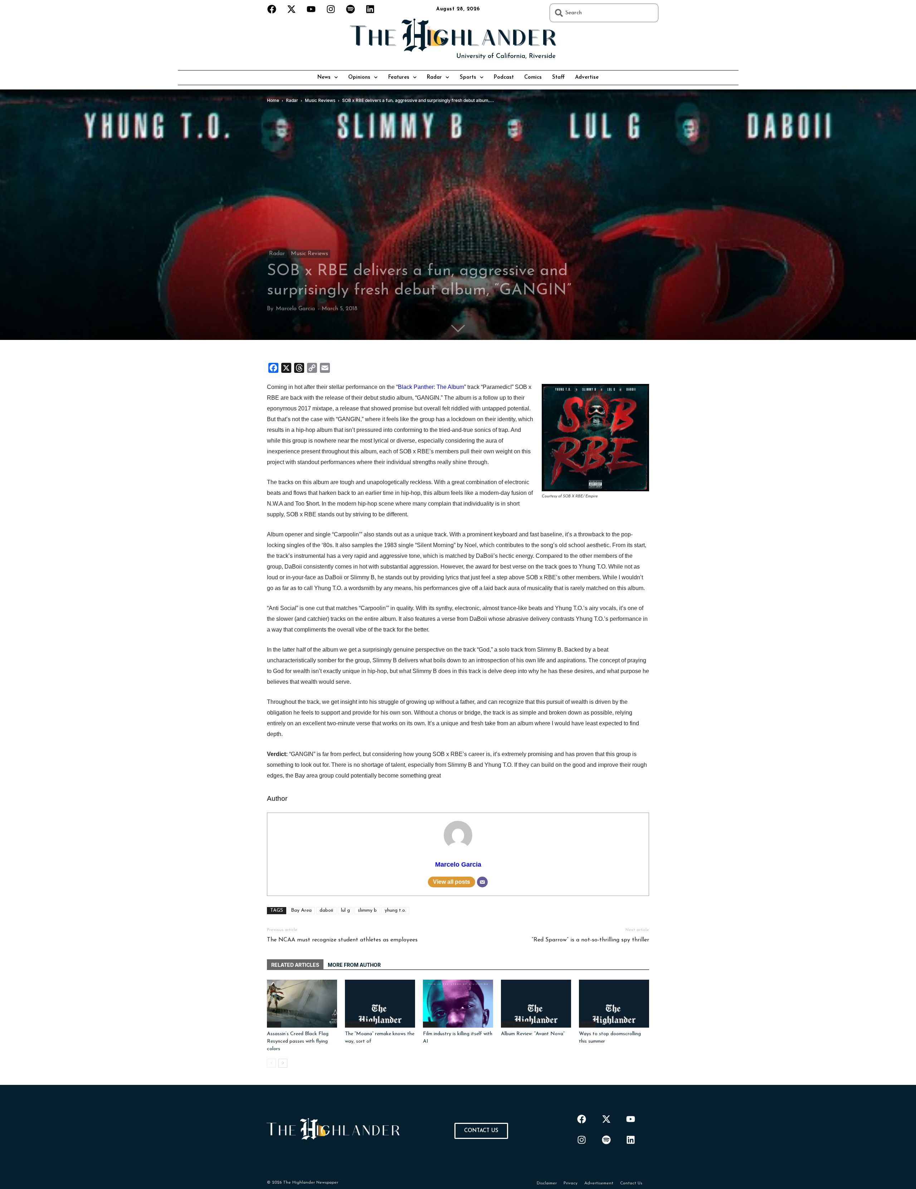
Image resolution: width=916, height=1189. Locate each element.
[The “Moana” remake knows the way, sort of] (380, 1004)
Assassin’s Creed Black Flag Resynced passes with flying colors (297, 1041)
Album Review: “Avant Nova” (533, 1034)
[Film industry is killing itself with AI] (458, 1004)
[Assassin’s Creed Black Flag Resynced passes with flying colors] (302, 1004)
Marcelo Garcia (295, 309)
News (324, 77)
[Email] (482, 882)
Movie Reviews (360, 1024)
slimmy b (367, 910)
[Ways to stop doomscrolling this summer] (614, 1004)
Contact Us (631, 1183)
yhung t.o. (395, 910)
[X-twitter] (292, 9)
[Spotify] (351, 9)
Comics (533, 77)
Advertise (587, 77)
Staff (558, 77)
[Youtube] (311, 9)
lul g (345, 910)
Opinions (359, 77)
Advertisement (598, 1183)
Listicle (587, 1024)
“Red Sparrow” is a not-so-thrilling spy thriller (590, 940)
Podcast (504, 77)
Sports (468, 77)
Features (398, 77)
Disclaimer (547, 1183)
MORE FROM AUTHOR (354, 965)
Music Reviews (309, 254)
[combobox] (604, 13)
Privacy (571, 1183)
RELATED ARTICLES (295, 965)
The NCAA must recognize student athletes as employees (342, 940)
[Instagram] (331, 9)
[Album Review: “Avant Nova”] (536, 1004)
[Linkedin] (370, 9)
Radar (434, 77)
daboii (326, 910)
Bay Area (301, 910)
